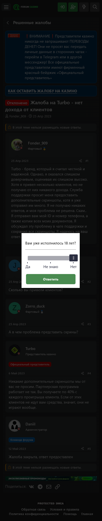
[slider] (73, 257)
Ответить (50, 279)
